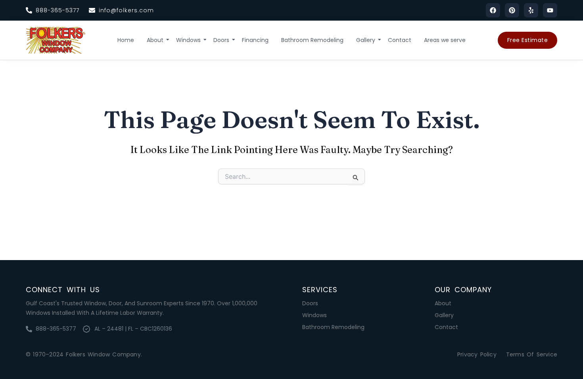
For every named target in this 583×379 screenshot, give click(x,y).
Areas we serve (445, 40)
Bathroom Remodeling (312, 40)
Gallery (365, 40)
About (155, 40)
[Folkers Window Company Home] (55, 40)
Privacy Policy (477, 354)
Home (125, 40)
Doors (221, 40)
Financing (255, 40)
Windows (188, 40)
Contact (399, 40)
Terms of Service (531, 354)
